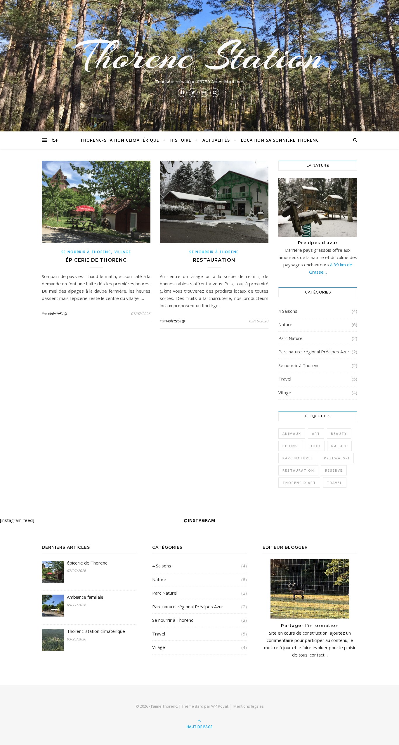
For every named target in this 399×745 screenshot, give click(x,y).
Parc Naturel (290, 338)
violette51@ (57, 313)
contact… (318, 655)
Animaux (291, 433)
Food (314, 446)
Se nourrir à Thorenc (86, 251)
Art (316, 433)
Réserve (334, 470)
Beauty (339, 433)
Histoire (180, 140)
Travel (284, 379)
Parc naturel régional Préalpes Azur (313, 352)
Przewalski (337, 458)
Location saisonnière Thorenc (280, 140)
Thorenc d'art (299, 482)
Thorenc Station (199, 56)
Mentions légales (248, 706)
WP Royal (219, 706)
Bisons (290, 446)
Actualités (216, 140)
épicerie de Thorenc (96, 260)
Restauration (214, 260)
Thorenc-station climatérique (119, 140)
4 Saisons (287, 311)
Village (123, 251)
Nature (285, 324)
